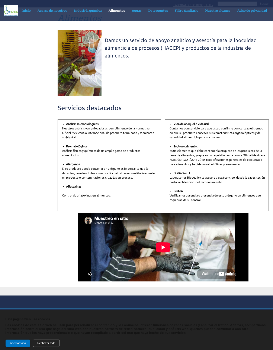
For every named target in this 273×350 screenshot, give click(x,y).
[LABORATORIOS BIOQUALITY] (11, 10)
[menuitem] (26, 11)
